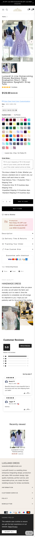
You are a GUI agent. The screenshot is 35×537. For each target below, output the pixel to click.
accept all (9, 531)
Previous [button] (3, 42)
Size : (9, 105)
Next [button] (31, 42)
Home (4, 16)
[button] (33, 3)
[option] (17, 41)
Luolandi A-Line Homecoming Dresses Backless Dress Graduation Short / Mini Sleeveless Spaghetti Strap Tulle (18, 451)
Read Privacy (12, 527)
